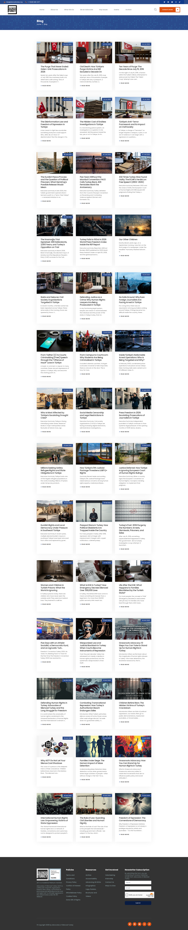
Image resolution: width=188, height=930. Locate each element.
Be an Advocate (86, 10)
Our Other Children (128, 239)
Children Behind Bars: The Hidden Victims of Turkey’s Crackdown (131, 705)
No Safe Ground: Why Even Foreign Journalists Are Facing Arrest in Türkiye (132, 300)
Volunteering (110, 875)
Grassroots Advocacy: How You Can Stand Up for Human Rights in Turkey (132, 763)
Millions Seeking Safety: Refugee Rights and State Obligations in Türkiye (53, 470)
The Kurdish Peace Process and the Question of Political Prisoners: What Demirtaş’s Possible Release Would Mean (54, 182)
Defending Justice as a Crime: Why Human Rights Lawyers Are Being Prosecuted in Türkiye (92, 301)
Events (116, 10)
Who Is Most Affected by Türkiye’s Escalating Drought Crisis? (54, 415)
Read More (46, 85)
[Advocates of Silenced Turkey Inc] (55, 874)
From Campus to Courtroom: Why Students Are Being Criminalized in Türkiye (94, 357)
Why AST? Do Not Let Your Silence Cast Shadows (53, 761)
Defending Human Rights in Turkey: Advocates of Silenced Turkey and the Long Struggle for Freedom (54, 706)
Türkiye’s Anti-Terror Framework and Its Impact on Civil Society (132, 124)
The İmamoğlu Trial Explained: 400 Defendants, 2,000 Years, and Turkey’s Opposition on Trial (54, 243)
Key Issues (103, 10)
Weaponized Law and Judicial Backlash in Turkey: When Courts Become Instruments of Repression (93, 646)
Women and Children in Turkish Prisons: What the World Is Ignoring (53, 588)
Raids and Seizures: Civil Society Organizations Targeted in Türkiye (52, 300)
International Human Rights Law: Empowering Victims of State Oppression (54, 820)
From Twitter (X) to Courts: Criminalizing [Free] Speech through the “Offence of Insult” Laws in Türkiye (54, 358)
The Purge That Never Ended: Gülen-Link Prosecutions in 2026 (55, 69)
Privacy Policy (71, 882)
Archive (128, 10)
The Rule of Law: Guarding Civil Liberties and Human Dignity (92, 820)
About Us (54, 10)
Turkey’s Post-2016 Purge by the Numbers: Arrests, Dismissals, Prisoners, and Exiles (132, 529)
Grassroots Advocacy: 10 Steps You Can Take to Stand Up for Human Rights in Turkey (133, 646)
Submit (138, 903)
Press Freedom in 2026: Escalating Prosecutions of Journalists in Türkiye (132, 415)
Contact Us (109, 882)
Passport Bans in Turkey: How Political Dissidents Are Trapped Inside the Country (94, 528)
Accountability (91, 879)
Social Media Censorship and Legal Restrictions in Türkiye (92, 415)
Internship (109, 879)
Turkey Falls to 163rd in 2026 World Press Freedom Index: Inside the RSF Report (93, 242)
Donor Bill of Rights (73, 900)
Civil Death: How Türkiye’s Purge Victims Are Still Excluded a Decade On (92, 69)
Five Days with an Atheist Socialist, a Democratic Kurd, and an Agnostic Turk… (55, 645)
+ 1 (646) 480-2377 (34, 2)
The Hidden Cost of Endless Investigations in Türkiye (93, 123)
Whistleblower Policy (74, 893)
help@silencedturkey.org (14, 2)
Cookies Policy (71, 896)
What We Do (69, 10)
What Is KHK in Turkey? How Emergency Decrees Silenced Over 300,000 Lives (94, 588)
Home (42, 10)
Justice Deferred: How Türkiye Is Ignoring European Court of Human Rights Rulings (133, 470)
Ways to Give (110, 886)
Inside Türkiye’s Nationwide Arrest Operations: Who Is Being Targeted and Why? (132, 357)
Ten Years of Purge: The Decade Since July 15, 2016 (131, 68)
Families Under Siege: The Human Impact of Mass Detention (92, 763)
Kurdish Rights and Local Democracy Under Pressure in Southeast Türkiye (54, 528)
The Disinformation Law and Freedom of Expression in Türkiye (54, 124)
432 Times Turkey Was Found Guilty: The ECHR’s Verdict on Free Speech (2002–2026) (133, 180)
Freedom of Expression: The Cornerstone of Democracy (132, 819)
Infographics (90, 886)
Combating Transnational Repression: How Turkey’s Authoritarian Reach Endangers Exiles (93, 706)
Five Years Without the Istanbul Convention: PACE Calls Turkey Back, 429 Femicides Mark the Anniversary (93, 182)
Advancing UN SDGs (93, 882)
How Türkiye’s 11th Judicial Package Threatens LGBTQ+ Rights (93, 470)
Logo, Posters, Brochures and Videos (91, 892)
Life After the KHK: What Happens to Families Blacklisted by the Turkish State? (131, 589)
